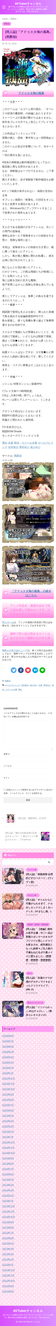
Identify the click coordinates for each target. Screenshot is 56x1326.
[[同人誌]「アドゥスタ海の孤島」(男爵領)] (35, 670)
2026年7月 (8, 1041)
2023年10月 (8, 1216)
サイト (7, 778)
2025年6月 (8, 1110)
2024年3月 (8, 1190)
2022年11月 (8, 1275)
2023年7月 (8, 1232)
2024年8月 (8, 1163)
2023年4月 (8, 1248)
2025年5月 (8, 1115)
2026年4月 (8, 1057)
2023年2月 (8, 1259)
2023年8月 (8, 1227)
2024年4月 (8, 1184)
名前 (6, 754)
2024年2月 (8, 1195)
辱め (20, 689)
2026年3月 (8, 1062)
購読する (11, 855)
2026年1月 (7, 1073)
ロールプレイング (12, 685)
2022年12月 (8, 1270)
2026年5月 (8, 1051)
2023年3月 (8, 1254)
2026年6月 (8, 1046)
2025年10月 (8, 1089)
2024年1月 (7, 1200)
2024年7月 (8, 1168)
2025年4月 (8, 1121)
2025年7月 (8, 1105)
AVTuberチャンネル (28, 3)
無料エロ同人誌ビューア (14, 650)
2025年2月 (8, 1131)
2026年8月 (8, 1035)
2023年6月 (8, 1238)
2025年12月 (8, 1078)
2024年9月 (8, 1158)
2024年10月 (8, 1152)
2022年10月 (8, 1280)
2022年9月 (8, 1286)
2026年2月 (8, 1067)
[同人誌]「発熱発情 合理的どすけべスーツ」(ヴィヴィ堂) (40, 878)
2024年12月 (8, 1142)
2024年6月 (8, 1174)
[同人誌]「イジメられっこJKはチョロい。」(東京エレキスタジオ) (39, 1011)
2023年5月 (8, 1243)
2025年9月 (8, 1094)
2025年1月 (7, 1137)
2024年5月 (8, 1179)
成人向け (33, 685)
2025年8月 (8, 1099)
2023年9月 (8, 1222)
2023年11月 (8, 1211)
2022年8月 (8, 1291)
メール (7, 766)
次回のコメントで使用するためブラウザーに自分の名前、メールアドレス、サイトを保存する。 (28, 791)
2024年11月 (8, 1147)
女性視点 (25, 685)
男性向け (47, 685)
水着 (40, 685)
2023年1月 (7, 1264)
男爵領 (18, 455)
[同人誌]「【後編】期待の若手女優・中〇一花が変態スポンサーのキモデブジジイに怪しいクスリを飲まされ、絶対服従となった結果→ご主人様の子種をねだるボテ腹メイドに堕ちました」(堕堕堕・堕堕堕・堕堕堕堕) (39, 945)
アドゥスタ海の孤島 (31, 93)
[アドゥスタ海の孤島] (28, 498)
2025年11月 (8, 1083)
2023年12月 (8, 1206)
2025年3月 (8, 1126)
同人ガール (8, 622)
